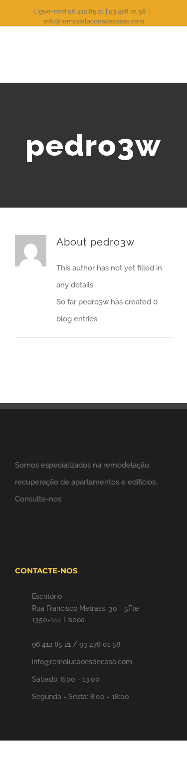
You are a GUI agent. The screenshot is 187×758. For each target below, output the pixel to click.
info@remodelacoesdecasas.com (93, 21)
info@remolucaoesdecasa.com (82, 662)
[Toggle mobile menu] (168, 57)
